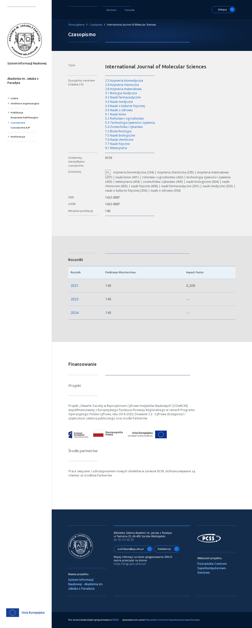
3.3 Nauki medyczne (119, 102)
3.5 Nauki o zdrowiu (119, 110)
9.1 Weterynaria (116, 148)
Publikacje (17, 112)
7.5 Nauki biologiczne (120, 135)
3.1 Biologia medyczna (121, 93)
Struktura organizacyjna (25, 103)
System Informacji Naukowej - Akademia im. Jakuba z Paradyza (85, 584)
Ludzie (14, 98)
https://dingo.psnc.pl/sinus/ (130, 564)
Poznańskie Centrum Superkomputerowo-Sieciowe (212, 568)
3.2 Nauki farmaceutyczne (123, 97)
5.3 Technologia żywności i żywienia (130, 123)
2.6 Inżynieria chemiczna (122, 85)
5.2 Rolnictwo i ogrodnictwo (124, 118)
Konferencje (18, 136)
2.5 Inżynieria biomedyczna (124, 80)
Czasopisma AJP (20, 127)
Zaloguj (222, 9)
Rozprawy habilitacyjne (24, 117)
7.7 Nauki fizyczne (117, 144)
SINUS (115, 620)
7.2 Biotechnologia (118, 131)
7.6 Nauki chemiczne (119, 140)
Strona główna (76, 24)
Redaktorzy (164, 549)
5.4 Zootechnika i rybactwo (124, 127)
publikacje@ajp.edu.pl (131, 549)
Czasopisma (18, 122)
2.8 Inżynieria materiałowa (123, 89)
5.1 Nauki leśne (115, 114)
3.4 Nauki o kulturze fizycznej (125, 106)
